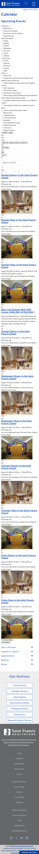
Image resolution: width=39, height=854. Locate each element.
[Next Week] (2, 150)
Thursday (6, 51)
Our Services (19, 797)
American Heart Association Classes (15, 110)
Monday (6, 43)
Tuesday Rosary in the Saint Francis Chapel (15, 332)
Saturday (6, 56)
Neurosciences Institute (19, 703)
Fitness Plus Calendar (10, 31)
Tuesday (6, 46)
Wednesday (7, 48)
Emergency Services (20, 691)
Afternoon (6, 66)
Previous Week (7, 640)
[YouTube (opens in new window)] (22, 838)
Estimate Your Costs (29, 852)
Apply (10, 133)
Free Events (7, 128)
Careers (19, 774)
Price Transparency (19, 815)
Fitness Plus (7, 75)
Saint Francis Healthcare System (22, 846)
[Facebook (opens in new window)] (11, 838)
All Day (5, 61)
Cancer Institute (19, 685)
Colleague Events (9, 115)
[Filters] (2, 152)
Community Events (9, 118)
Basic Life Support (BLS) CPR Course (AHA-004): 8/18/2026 (17, 310)
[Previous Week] (2, 145)
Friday (5, 53)
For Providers (19, 764)
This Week (5, 147)
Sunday (5, 41)
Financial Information (19, 810)
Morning (6, 63)
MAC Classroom (8, 88)
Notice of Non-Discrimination (18, 745)
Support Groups (8, 36)
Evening (6, 68)
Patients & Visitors (19, 782)
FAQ (19, 820)
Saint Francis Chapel (10, 90)
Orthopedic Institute (19, 708)
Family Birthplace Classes (11, 123)
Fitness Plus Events (9, 125)
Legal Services (19, 825)
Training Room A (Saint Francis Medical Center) (18, 105)
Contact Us (19, 758)
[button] (34, 4)
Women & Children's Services (19, 720)
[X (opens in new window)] (16, 838)
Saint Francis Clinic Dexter (12, 93)
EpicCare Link (19, 769)
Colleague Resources (19, 831)
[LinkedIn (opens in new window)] (27, 838)
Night (5, 70)
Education (6, 120)
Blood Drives (7, 28)
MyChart (19, 792)
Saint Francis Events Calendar (13, 33)
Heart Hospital (20, 697)
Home (25, 9)
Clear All (4, 133)
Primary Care (19, 714)
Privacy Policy (16, 853)
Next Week (5, 642)
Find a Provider (19, 787)
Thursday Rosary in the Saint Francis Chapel (16, 466)
